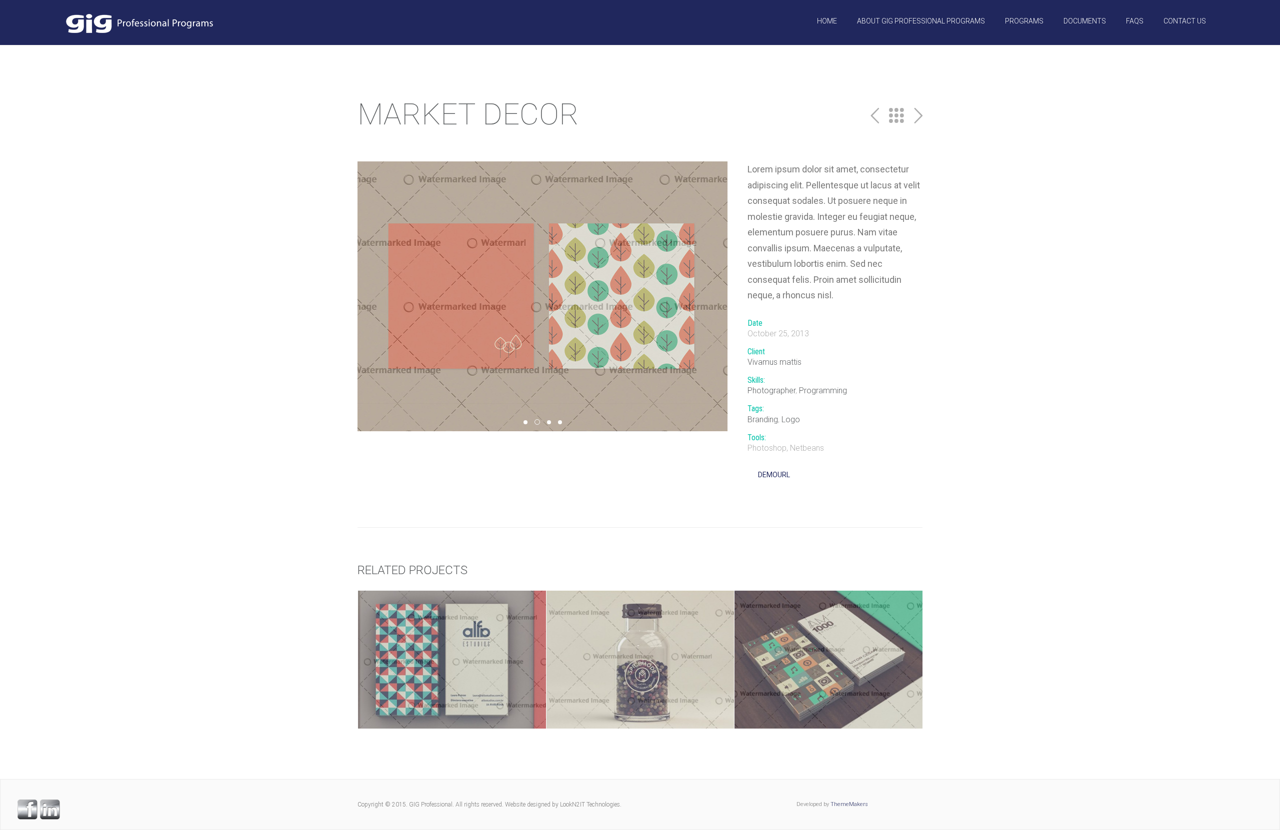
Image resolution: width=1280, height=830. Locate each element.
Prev (874, 115)
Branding (763, 419)
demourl (774, 475)
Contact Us (1185, 21)
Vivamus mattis (775, 362)
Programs (1024, 21)
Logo (791, 419)
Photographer (772, 390)
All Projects (896, 115)
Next (918, 115)
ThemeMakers (849, 804)
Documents (1085, 21)
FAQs (1135, 21)
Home (827, 21)
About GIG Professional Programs (921, 21)
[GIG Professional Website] (139, 22)
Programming (823, 390)
